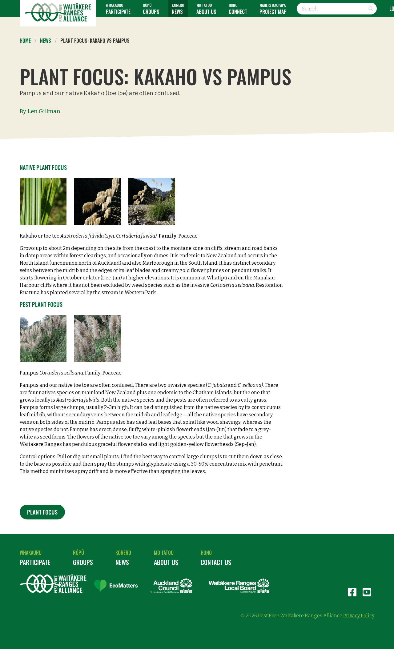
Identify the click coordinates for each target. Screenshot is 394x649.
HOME (25, 40)
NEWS (45, 40)
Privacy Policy (358, 616)
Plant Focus (42, 512)
